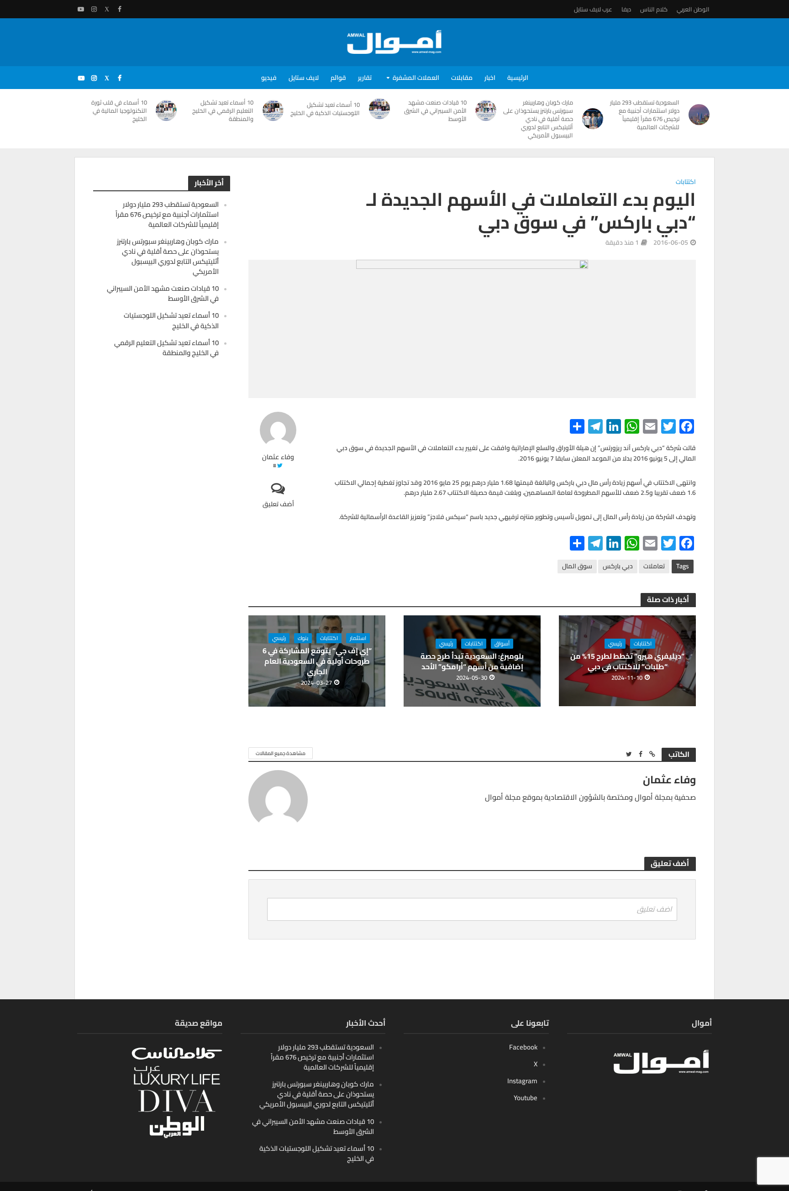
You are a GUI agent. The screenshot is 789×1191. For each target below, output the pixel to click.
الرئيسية (517, 78)
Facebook (523, 1047)
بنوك (303, 638)
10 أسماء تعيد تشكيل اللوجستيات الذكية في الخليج (325, 108)
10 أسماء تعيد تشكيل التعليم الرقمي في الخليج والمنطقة (222, 110)
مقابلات (462, 78)
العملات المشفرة (416, 78)
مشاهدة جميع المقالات (280, 753)
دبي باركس (618, 566)
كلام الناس (654, 9)
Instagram (522, 1080)
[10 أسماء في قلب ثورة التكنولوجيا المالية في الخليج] (166, 110)
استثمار (358, 638)
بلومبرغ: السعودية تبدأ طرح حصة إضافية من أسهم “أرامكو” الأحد (472, 661)
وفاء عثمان (278, 457)
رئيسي (615, 644)
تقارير (365, 78)
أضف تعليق (278, 503)
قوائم (338, 78)
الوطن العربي (693, 9)
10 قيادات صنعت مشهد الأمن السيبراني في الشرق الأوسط (435, 110)
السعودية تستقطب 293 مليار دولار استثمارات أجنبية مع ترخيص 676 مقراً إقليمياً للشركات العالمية (644, 114)
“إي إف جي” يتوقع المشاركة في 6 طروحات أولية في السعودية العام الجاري (317, 661)
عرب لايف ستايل (593, 9)
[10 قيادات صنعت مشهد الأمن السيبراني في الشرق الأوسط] (486, 110)
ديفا (626, 9)
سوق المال (577, 566)
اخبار (489, 78)
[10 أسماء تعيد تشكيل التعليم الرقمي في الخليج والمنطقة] (273, 110)
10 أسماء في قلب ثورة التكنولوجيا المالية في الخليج (119, 110)
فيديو (269, 78)
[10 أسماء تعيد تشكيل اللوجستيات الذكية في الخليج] (379, 108)
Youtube (525, 1097)
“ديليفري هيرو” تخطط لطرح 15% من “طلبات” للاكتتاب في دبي (627, 661)
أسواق (502, 644)
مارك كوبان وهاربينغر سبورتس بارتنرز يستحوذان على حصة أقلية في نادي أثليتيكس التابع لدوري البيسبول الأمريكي (538, 118)
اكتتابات (686, 182)
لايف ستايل (304, 78)
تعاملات (654, 566)
